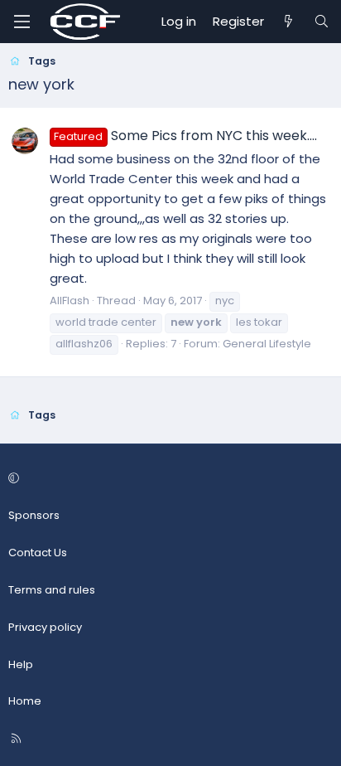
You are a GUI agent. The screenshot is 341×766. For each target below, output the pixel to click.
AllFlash (69, 300)
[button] (168, 479)
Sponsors (34, 515)
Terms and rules (51, 590)
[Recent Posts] (288, 21)
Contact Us (37, 552)
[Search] (321, 21)
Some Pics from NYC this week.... (185, 135)
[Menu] (21, 21)
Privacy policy (45, 627)
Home (24, 701)
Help (20, 664)
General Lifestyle (267, 343)
